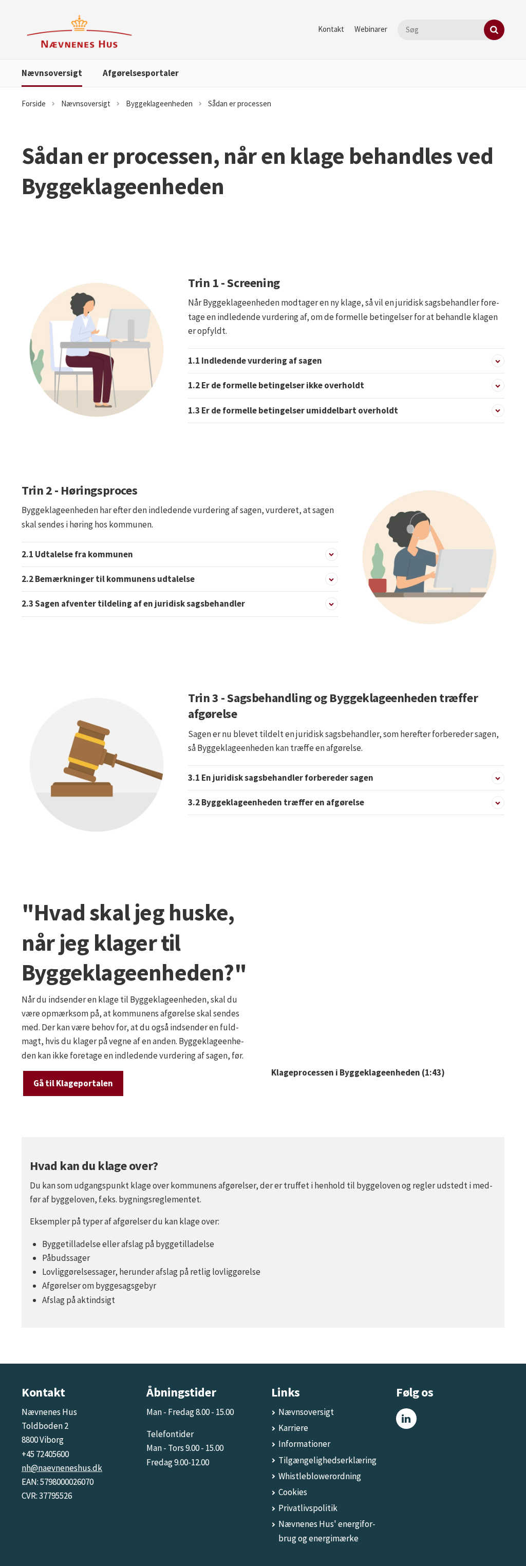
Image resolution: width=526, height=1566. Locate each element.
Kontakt (331, 29)
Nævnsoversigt (52, 73)
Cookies (292, 1492)
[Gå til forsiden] (79, 31)
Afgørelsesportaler (141, 73)
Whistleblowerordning (319, 1476)
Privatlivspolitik (307, 1508)
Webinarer (370, 29)
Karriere (293, 1427)
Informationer (304, 1443)
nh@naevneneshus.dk (62, 1468)
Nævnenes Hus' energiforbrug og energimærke (326, 1530)
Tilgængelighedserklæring (327, 1460)
